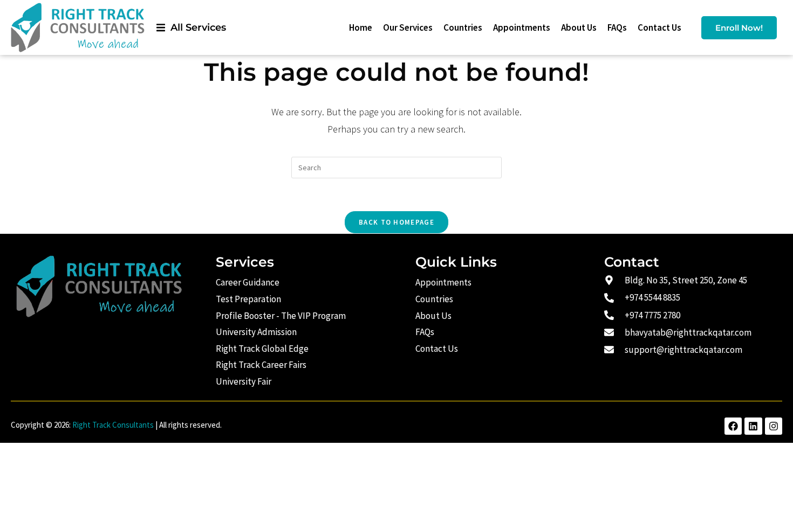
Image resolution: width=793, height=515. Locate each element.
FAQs (617, 27)
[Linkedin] (753, 426)
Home (360, 27)
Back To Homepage (396, 222)
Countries (462, 27)
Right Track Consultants (113, 425)
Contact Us (659, 27)
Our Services (408, 27)
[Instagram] (773, 426)
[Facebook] (733, 426)
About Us (579, 27)
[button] (191, 27)
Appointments (521, 27)
